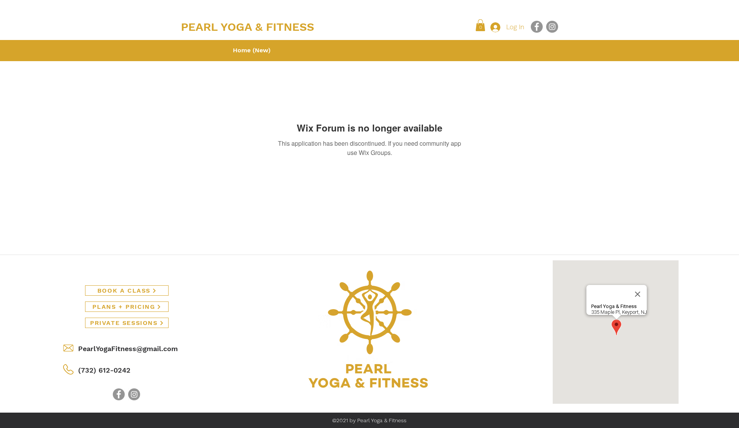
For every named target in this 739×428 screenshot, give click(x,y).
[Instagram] (552, 27)
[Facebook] (537, 27)
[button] (480, 25)
